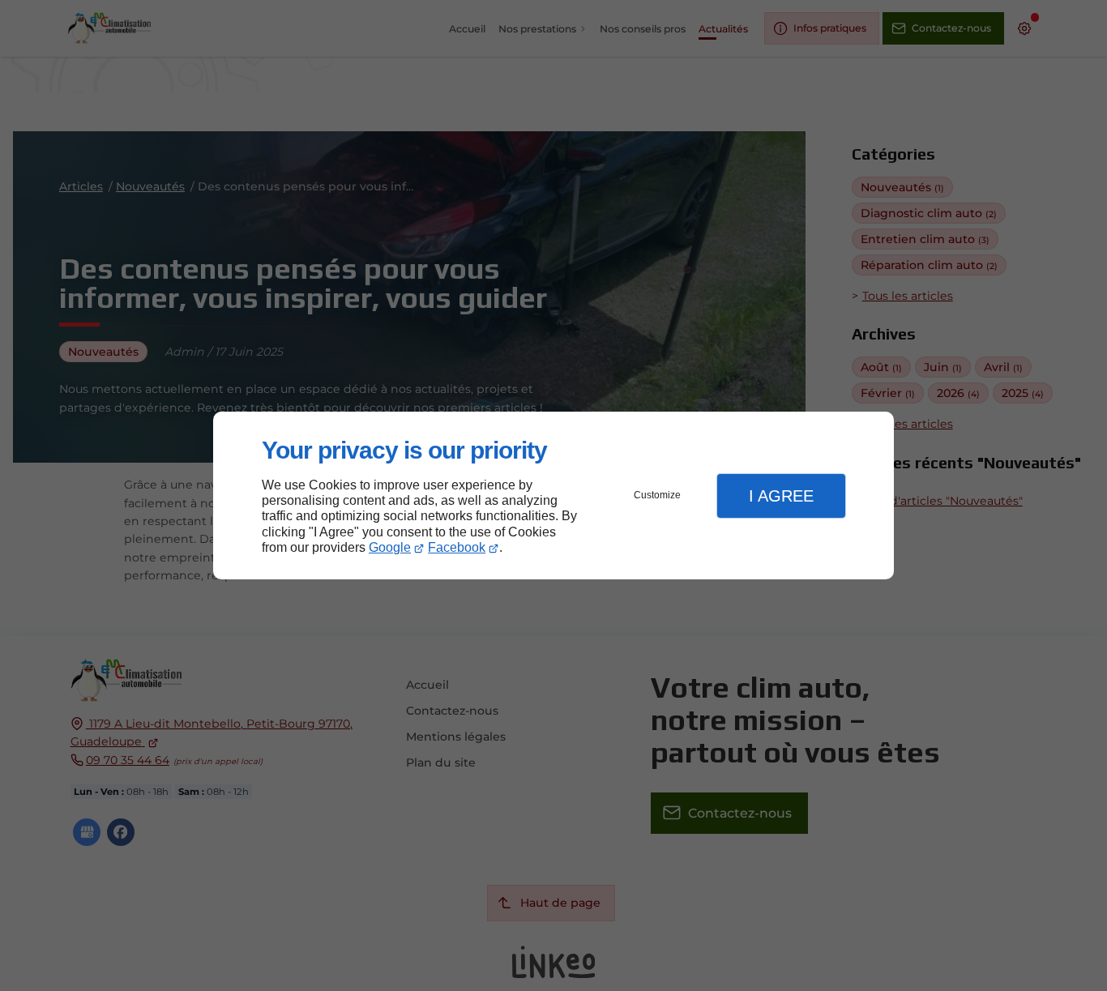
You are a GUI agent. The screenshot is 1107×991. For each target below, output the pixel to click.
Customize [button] (657, 495)
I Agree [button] (781, 496)
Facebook (456, 547)
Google (390, 547)
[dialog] (553, 495)
